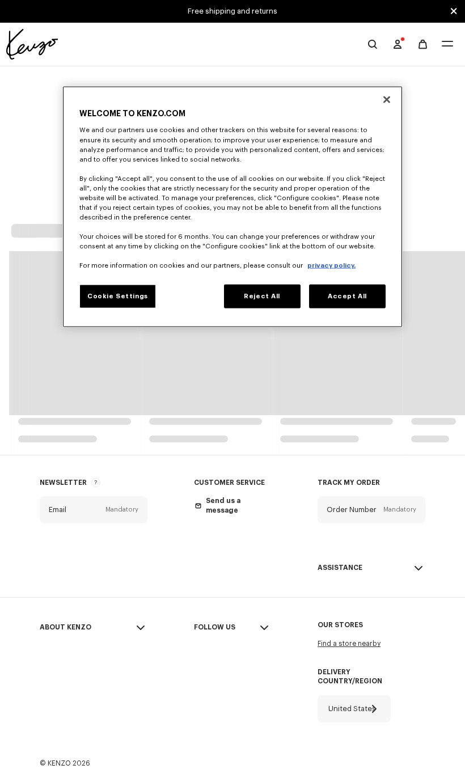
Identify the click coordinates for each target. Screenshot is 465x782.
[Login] (397, 44)
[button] (93, 509)
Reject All (262, 296)
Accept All (347, 296)
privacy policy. (331, 266)
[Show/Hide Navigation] (447, 44)
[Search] (372, 44)
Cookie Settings (117, 296)
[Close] (386, 99)
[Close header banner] (453, 11)
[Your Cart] (422, 44)
